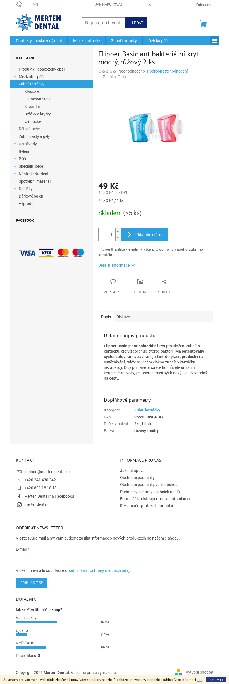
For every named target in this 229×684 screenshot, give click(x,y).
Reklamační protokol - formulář (146, 506)
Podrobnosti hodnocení (167, 71)
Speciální (32, 106)
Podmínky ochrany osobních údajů (150, 492)
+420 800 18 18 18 (40, 488)
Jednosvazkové (37, 99)
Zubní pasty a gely (34, 136)
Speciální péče (31, 166)
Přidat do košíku (148, 234)
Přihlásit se (31, 582)
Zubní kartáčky (31, 84)
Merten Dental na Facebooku (49, 496)
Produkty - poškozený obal (42, 69)
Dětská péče (29, 129)
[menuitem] (38, 40)
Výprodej (26, 203)
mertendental (35, 504)
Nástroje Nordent (34, 174)
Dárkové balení (31, 196)
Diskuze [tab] (123, 317)
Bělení (24, 151)
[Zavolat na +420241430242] (24, 4)
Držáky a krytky (37, 114)
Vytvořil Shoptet (199, 672)
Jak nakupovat (109, 4)
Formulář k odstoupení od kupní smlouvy (155, 499)
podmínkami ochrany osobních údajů (100, 570)
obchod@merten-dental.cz (47, 471)
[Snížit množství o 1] (118, 238)
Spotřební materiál (35, 181)
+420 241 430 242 (40, 480)
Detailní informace (114, 265)
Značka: (114, 76)
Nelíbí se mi (25, 643)
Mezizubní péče (32, 76)
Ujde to (22, 630)
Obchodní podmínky (137, 477)
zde (199, 680)
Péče (23, 158)
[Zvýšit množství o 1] (118, 231)
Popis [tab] (106, 317)
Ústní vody (28, 144)
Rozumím (216, 680)
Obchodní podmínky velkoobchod (149, 484)
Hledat (136, 22)
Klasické (31, 91)
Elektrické (32, 121)
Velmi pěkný (26, 617)
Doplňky (26, 189)
